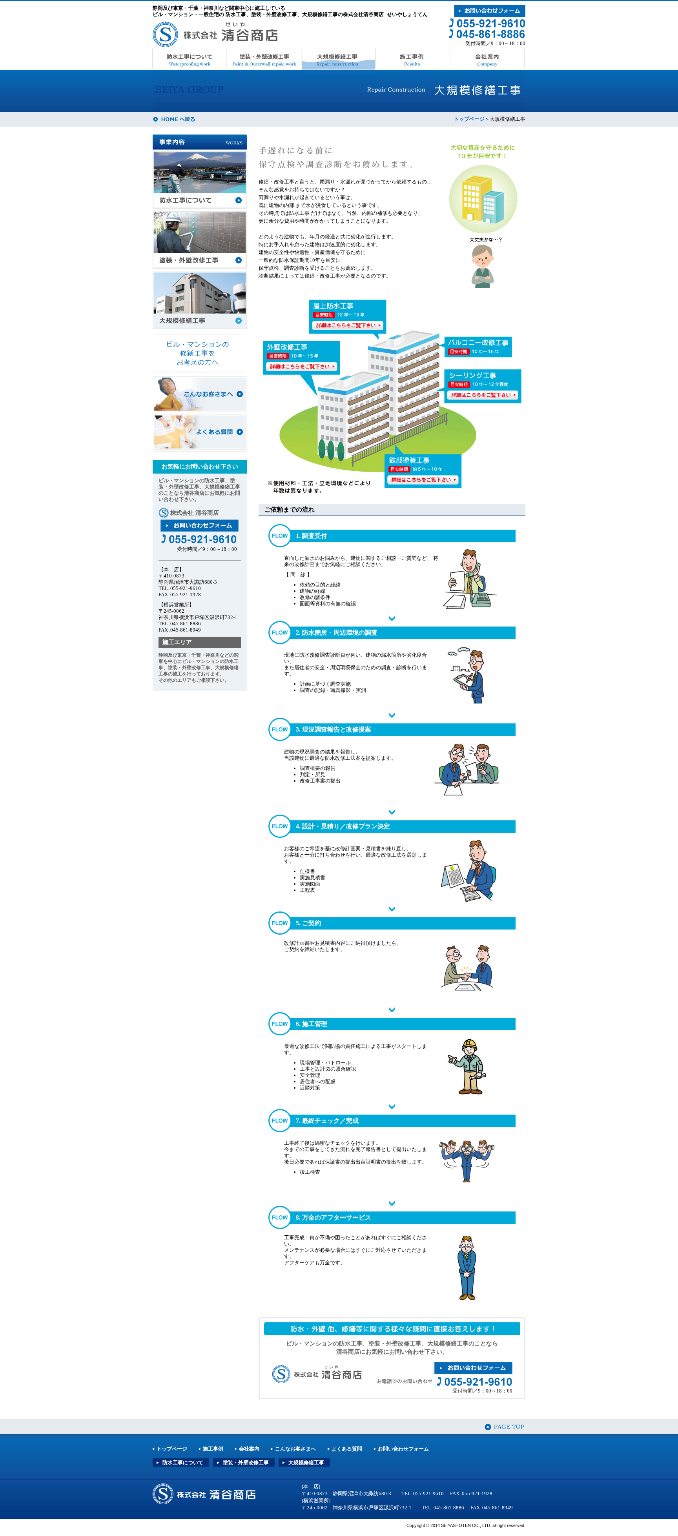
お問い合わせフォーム (403, 1449)
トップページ (469, 119)
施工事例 (412, 59)
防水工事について (189, 59)
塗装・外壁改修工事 (263, 59)
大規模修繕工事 (338, 59)
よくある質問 (200, 433)
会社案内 (487, 59)
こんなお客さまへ (200, 395)
